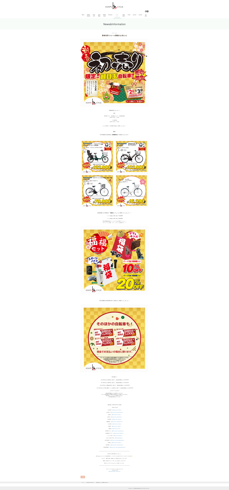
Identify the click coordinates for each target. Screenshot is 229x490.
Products (110, 14)
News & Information (117, 16)
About (83, 14)
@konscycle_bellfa (117, 435)
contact (140, 14)
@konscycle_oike (116, 428)
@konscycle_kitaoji (117, 410)
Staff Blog (99, 15)
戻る (82, 477)
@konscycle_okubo (117, 423)
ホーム (83, 482)
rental (129, 14)
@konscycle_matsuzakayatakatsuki (117, 447)
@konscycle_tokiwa (116, 426)
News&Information (90, 482)
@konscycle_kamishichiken (116, 412)
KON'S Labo (104, 15)
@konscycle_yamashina (116, 416)
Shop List (94, 15)
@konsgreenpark (118, 437)
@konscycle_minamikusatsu (117, 444)
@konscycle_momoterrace (117, 430)
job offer (146, 15)
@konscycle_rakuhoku (118, 433)
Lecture (134, 14)
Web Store (124, 15)
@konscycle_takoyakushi (116, 421)
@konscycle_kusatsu (116, 442)
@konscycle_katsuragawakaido (117, 440)
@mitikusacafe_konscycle (114, 471)
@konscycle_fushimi (116, 414)
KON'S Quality (88, 15)
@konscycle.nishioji (116, 419)
